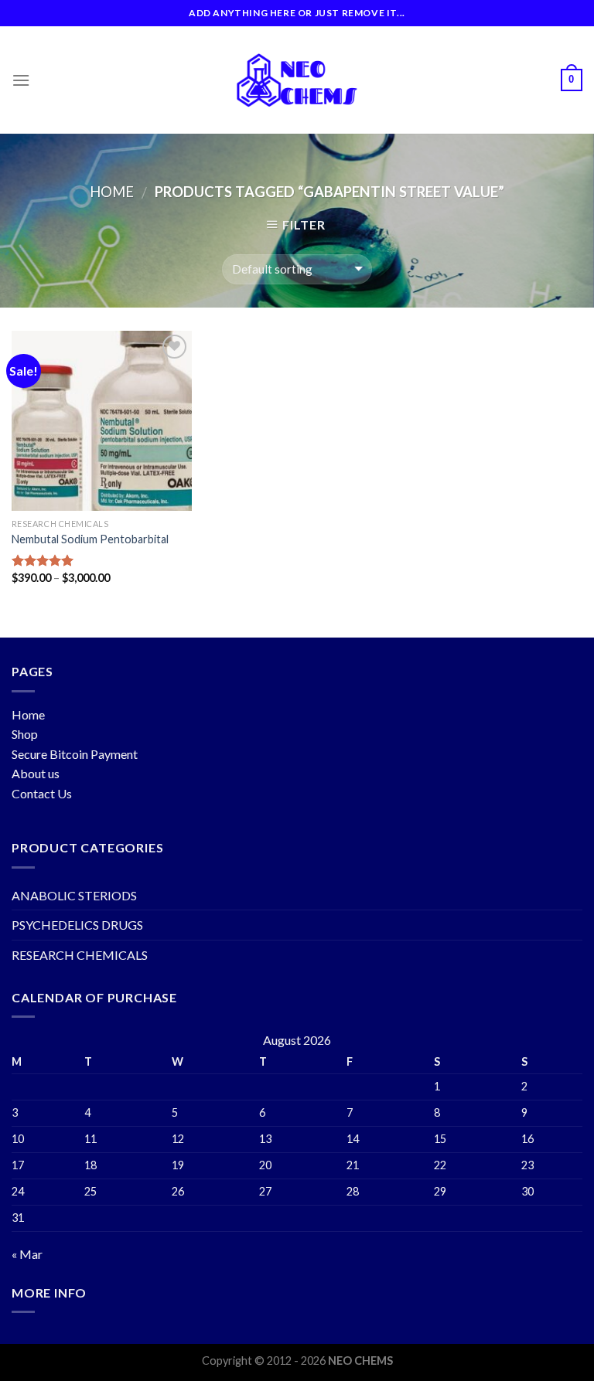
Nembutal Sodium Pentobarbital (90, 539)
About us (36, 773)
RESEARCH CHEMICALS (80, 954)
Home (112, 191)
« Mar (27, 1254)
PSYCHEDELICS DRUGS (77, 924)
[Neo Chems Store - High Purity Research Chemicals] (297, 80)
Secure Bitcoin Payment (75, 754)
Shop (25, 733)
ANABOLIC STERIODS (74, 895)
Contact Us (42, 793)
